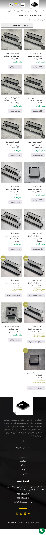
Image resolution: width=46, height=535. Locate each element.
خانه (43, 11)
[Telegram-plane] (29, 514)
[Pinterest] (25, 514)
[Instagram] (17, 514)
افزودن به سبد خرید (36, 295)
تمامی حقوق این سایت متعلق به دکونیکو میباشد (23, 522)
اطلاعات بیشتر (38, 67)
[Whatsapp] (21, 514)
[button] (23, 5)
